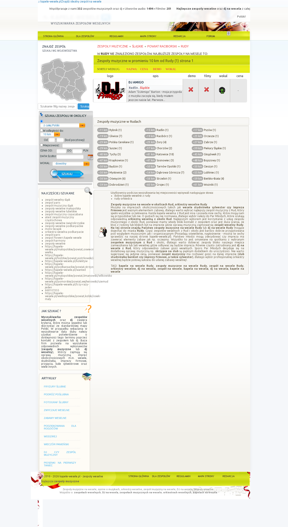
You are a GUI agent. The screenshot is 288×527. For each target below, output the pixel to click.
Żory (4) (161, 142)
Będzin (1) (115, 166)
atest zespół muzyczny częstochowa (59, 219)
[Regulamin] (116, 35)
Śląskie (145, 87)
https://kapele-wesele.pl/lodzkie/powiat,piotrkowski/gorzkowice (76, 257)
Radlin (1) (163, 130)
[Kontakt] (228, 476)
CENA (144, 69)
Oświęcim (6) (117, 178)
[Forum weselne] (211, 35)
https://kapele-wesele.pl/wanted (65, 269)
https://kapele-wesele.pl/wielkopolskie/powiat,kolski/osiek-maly (73, 296)
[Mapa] (206, 476)
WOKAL (171, 69)
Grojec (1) (163, 184)
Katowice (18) (165, 154)
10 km (47, 134)
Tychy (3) (115, 154)
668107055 (52, 290)
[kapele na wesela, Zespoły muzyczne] (53, 35)
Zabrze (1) (210, 142)
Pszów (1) (210, 130)
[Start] (139, 476)
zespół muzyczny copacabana (64, 214)
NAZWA (131, 69)
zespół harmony (55, 240)
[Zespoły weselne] (161, 476)
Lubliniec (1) (211, 172)
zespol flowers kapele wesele (63, 237)
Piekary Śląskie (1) (215, 148)
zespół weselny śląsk (57, 199)
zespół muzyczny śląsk (59, 205)
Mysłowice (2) (117, 172)
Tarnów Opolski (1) (168, 166)
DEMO (157, 69)
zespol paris (52, 202)
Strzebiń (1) (164, 178)
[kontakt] (179, 35)
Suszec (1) (115, 148)
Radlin (133, 87)
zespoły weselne (55, 243)
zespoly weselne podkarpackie (64, 226)
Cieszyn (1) (210, 166)
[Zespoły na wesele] (85, 35)
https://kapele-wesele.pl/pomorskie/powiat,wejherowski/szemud (76, 280)
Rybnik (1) (115, 130)
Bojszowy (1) (212, 160)
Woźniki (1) (211, 184)
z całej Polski (51, 125)
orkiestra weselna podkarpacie (64, 231)
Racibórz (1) (164, 136)
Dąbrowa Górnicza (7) (170, 172)
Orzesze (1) (211, 136)
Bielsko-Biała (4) (214, 178)
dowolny (61, 163)
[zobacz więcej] (109, 101)
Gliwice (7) (115, 136)
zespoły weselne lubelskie (61, 211)
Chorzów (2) (164, 148)
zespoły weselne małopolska (63, 208)
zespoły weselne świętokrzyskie (65, 223)
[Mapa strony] (148, 35)
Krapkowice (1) (118, 160)
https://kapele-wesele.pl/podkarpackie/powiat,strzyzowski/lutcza (77, 265)
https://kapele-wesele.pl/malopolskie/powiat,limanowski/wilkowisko (78, 274)
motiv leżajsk (53, 228)
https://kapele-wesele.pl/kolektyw (66, 261)
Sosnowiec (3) (165, 160)
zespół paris (52, 234)
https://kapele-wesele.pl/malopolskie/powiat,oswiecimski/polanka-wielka (77, 249)
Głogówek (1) (212, 154)
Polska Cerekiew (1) (121, 142)
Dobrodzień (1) (119, 184)
